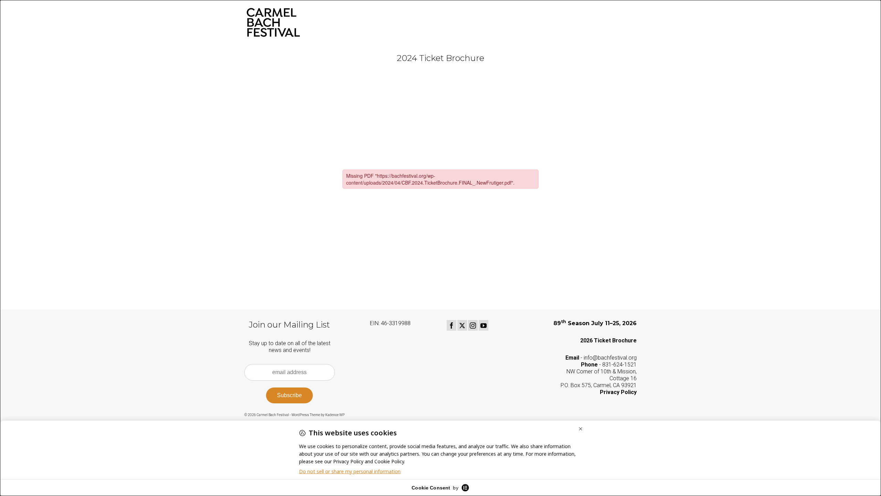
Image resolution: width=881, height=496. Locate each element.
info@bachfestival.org (610, 357)
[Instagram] (473, 325)
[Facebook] (451, 325)
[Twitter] (462, 325)
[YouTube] (483, 325)
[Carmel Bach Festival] (306, 22)
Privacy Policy (618, 392)
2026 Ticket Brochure (608, 340)
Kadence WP (334, 415)
